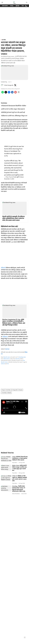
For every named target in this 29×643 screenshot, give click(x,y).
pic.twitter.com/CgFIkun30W (13, 175)
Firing (3, 390)
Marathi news (7, 357)
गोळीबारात (5, 336)
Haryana (20, 390)
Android (3, 364)
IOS (8, 364)
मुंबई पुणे (17, 6)
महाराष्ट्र (11, 6)
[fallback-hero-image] (6, 459)
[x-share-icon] (6, 93)
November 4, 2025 (9, 179)
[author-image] (2, 85)
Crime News (8, 390)
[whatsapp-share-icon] (2, 93)
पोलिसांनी (3, 268)
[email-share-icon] (15, 93)
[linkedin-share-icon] (12, 93)
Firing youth (14, 390)
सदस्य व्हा (7, 349)
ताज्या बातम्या (5, 6)
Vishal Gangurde (8, 85)
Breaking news (22, 357)
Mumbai (18, 359)
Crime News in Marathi (6, 393)
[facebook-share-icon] (9, 93)
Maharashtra (7, 359)
